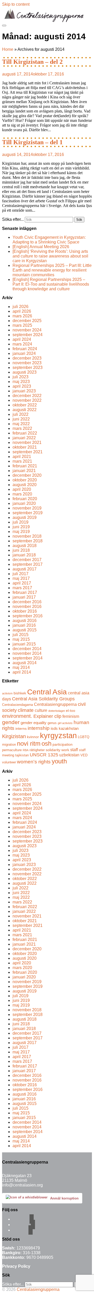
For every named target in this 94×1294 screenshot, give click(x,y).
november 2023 (27, 363)
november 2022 (27, 400)
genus (52, 723)
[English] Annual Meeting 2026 (41, 246)
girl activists (65, 723)
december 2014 (27, 648)
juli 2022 (20, 414)
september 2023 (28, 367)
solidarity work (57, 750)
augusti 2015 (25, 630)
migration (9, 744)
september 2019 (28, 513)
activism (7, 693)
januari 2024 (24, 353)
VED (83, 755)
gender (11, 722)
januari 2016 (24, 625)
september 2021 (28, 452)
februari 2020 (25, 499)
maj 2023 (21, 381)
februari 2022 (25, 433)
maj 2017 (21, 578)
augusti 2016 (25, 620)
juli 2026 (20, 306)
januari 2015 (24, 644)
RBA (25, 750)
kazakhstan (69, 728)
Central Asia (47, 692)
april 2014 (22, 672)
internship (39, 728)
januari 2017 (24, 597)
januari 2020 (24, 503)
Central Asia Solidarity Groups (43, 698)
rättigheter (37, 750)
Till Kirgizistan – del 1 (32, 142)
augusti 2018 (25, 545)
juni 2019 (21, 527)
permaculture (12, 750)
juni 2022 (21, 419)
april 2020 (22, 489)
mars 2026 (22, 316)
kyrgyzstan (58, 735)
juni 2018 (21, 550)
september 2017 (28, 564)
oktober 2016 (25, 611)
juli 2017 (20, 573)
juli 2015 (20, 634)
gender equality (33, 722)
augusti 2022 (25, 409)
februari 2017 (25, 592)
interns (21, 728)
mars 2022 (22, 428)
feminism (70, 716)
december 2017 (27, 559)
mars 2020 (22, 494)
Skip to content (16, 4)
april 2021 (22, 456)
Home (7, 49)
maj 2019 (21, 531)
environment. (17, 716)
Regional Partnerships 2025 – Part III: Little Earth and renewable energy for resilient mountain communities (52, 270)
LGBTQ (83, 737)
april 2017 (22, 583)
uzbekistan (69, 754)
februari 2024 (25, 349)
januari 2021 (24, 470)
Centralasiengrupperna (55, 704)
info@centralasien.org (22, 1185)
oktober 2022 (25, 405)
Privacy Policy (16, 1266)
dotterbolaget (56, 710)
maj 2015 (21, 639)
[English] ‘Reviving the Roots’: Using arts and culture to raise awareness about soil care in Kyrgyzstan (50, 256)
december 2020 (27, 475)
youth (59, 761)
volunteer (9, 762)
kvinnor (33, 737)
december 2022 (27, 395)
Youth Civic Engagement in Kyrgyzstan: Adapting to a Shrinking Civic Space (49, 239)
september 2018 (28, 541)
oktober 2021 (25, 447)
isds (54, 728)
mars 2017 (22, 588)
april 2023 (22, 386)
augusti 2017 (25, 569)
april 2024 (22, 339)
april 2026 (22, 311)
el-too (70, 710)
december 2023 (27, 358)
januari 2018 (24, 555)
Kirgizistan (14, 736)
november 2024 (27, 330)
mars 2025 (22, 325)
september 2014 (28, 658)
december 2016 (27, 602)
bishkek (20, 693)
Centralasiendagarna (17, 705)
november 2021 (27, 442)
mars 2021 (22, 461)
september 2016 (28, 616)
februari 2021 (25, 466)
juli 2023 (20, 377)
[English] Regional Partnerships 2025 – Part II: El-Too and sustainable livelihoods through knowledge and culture (51, 284)
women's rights (34, 761)
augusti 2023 (25, 372)
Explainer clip (47, 716)
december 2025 (27, 320)
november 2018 (27, 536)
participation (62, 744)
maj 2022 (21, 424)
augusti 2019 (25, 517)
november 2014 (27, 653)
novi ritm (28, 743)
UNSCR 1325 (44, 754)
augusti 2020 (25, 484)
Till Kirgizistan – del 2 (32, 61)
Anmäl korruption (64, 1198)
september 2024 (28, 334)
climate (26, 710)
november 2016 (27, 606)
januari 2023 (24, 391)
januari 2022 (24, 438)
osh (46, 743)
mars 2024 (22, 344)
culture (41, 710)
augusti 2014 (25, 663)
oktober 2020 (25, 480)
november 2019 (27, 508)
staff (74, 749)
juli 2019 (20, 522)
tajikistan (22, 755)
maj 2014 (21, 667)
